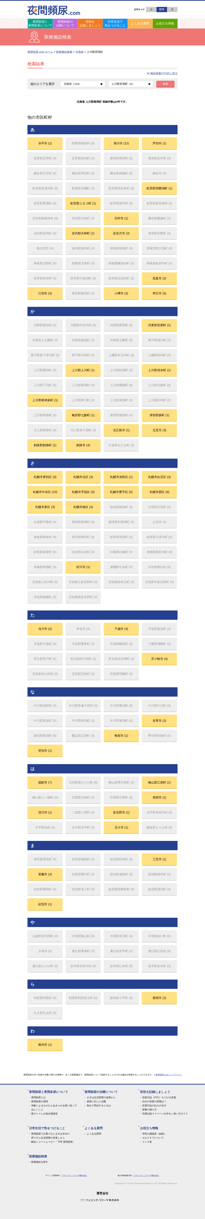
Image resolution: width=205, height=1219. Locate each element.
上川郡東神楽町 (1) (45, 400)
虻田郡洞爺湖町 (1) (159, 188)
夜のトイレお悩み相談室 (44, 1113)
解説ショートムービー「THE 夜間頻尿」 (53, 1142)
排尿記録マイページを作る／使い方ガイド (165, 1113)
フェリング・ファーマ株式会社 (74, 1175)
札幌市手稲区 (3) (83, 492)
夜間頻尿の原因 (39, 1101)
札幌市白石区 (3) (159, 477)
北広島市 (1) (121, 430)
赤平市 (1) (45, 143)
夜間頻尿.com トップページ (168, 1074)
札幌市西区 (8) (159, 492)
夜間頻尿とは (38, 1097)
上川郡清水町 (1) (159, 370)
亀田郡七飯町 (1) (83, 415)
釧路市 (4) (83, 445)
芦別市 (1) (159, 143)
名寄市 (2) (159, 720)
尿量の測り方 (149, 1109)
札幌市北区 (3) (83, 477)
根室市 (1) (121, 735)
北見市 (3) (159, 430)
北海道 (79, 51)
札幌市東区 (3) (45, 507)
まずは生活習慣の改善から (101, 1097)
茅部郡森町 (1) (159, 415)
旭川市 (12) (121, 143)
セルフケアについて (153, 1137)
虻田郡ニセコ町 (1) (83, 203)
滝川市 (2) (45, 628)
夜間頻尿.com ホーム (40, 51)
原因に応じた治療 (96, 1101)
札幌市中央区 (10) (45, 492)
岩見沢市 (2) (121, 233)
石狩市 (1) (121, 218)
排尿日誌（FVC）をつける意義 (159, 1097)
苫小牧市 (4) (159, 658)
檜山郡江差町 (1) (159, 782)
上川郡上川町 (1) (83, 370)
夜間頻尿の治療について (65, 23)
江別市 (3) (45, 293)
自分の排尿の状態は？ (154, 1101)
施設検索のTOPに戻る (164, 73)
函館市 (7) (45, 782)
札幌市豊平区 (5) (121, 492)
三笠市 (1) (159, 859)
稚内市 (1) (45, 1044)
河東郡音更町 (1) (159, 325)
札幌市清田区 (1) (121, 477)
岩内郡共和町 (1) (83, 233)
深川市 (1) (45, 812)
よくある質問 (140, 23)
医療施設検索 (64, 51)
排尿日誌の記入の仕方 (154, 1105)
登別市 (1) (45, 750)
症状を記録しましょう (90, 23)
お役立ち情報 (165, 23)
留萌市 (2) (159, 998)
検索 (165, 83)
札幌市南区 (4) (83, 507)
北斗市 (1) (121, 827)
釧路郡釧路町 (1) (45, 445)
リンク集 (147, 1142)
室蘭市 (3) (45, 874)
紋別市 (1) (45, 904)
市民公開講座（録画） (154, 1133)
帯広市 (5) (159, 293)
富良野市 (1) (121, 812)
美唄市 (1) (159, 797)
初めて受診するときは (99, 1105)
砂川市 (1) (83, 567)
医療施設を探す (39, 1162)
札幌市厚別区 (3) (45, 477)
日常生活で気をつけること (115, 23)
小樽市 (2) (121, 293)
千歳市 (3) (121, 628)
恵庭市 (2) (159, 278)
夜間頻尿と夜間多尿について (40, 23)
